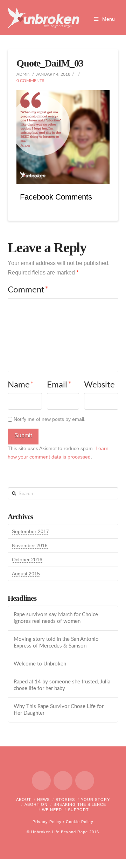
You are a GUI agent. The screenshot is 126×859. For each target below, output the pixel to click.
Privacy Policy (47, 822)
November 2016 (30, 545)
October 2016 (27, 559)
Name (21, 385)
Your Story (95, 799)
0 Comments (30, 80)
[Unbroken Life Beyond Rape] (43, 18)
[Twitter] (63, 780)
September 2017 (30, 531)
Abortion (36, 804)
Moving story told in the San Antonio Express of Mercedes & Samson (56, 643)
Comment (28, 290)
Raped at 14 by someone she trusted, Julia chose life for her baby (62, 685)
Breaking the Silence (80, 804)
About (23, 799)
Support (78, 810)
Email (59, 385)
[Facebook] (41, 780)
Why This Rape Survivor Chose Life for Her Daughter (59, 710)
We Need (52, 810)
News (43, 799)
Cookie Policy (79, 822)
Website (99, 385)
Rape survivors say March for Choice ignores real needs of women (56, 618)
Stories (65, 799)
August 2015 (26, 573)
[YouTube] (84, 780)
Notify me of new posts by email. (49, 419)
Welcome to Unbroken (40, 664)
